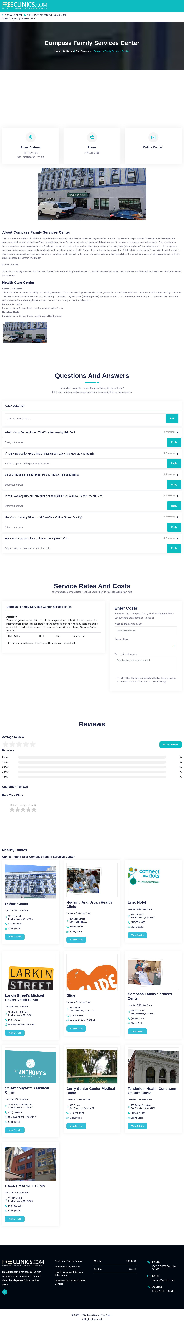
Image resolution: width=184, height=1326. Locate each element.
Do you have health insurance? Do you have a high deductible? (42, 474)
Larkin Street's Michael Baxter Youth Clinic (24, 997)
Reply (174, 442)
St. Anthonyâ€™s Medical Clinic (27, 1090)
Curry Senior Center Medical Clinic (90, 1091)
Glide (70, 995)
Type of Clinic (122, 639)
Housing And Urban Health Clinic (89, 904)
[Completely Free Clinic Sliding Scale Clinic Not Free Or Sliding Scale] (146, 646)
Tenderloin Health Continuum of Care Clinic (152, 1091)
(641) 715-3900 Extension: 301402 (50, 15)
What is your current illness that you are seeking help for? (40, 432)
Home (58, 51)
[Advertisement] (92, 92)
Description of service (126, 654)
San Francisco (83, 51)
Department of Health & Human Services (70, 1282)
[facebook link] (4, 1292)
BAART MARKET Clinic (25, 1186)
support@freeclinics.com (23, 18)
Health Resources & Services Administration (69, 1274)
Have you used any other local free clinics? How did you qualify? (44, 517)
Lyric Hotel (137, 902)
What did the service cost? (128, 624)
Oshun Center (17, 904)
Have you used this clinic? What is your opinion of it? (36, 538)
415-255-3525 (92, 152)
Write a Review (170, 744)
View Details (15, 936)
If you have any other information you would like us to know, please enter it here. (54, 496)
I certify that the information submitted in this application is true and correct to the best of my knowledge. (146, 680)
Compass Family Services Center (150, 996)
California (68, 51)
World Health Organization (67, 1266)
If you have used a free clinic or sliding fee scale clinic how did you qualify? (50, 453)
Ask (172, 418)
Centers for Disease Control (68, 1261)
